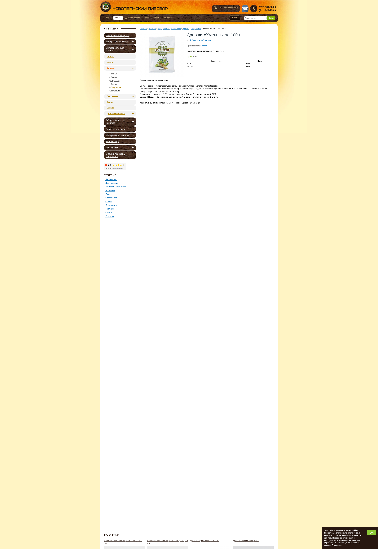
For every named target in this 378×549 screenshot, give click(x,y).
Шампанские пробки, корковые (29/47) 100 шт (123, 542)
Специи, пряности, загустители (115, 155)
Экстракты (112, 96)
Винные (113, 84)
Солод (110, 56)
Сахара (110, 108)
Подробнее (337, 545)
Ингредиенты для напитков (115, 49)
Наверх (284, 542)
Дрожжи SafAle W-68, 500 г (246, 541)
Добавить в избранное (200, 40)
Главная (143, 29)
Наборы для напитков (117, 41)
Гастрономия (112, 147)
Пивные (113, 74)
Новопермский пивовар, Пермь (134, 6)
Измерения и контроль (117, 135)
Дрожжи (111, 68)
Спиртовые (115, 87)
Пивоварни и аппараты (117, 35)
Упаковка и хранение (116, 129)
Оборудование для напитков (116, 121)
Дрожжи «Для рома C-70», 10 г (204, 541)
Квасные (114, 77)
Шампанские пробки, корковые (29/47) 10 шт (167, 542)
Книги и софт (112, 141)
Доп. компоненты (116, 113)
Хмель (110, 62)
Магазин (152, 29)
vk (245, 8)
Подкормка (115, 91)
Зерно (110, 102)
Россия (204, 46)
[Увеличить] (162, 55)
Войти (235, 18)
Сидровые (114, 80)
